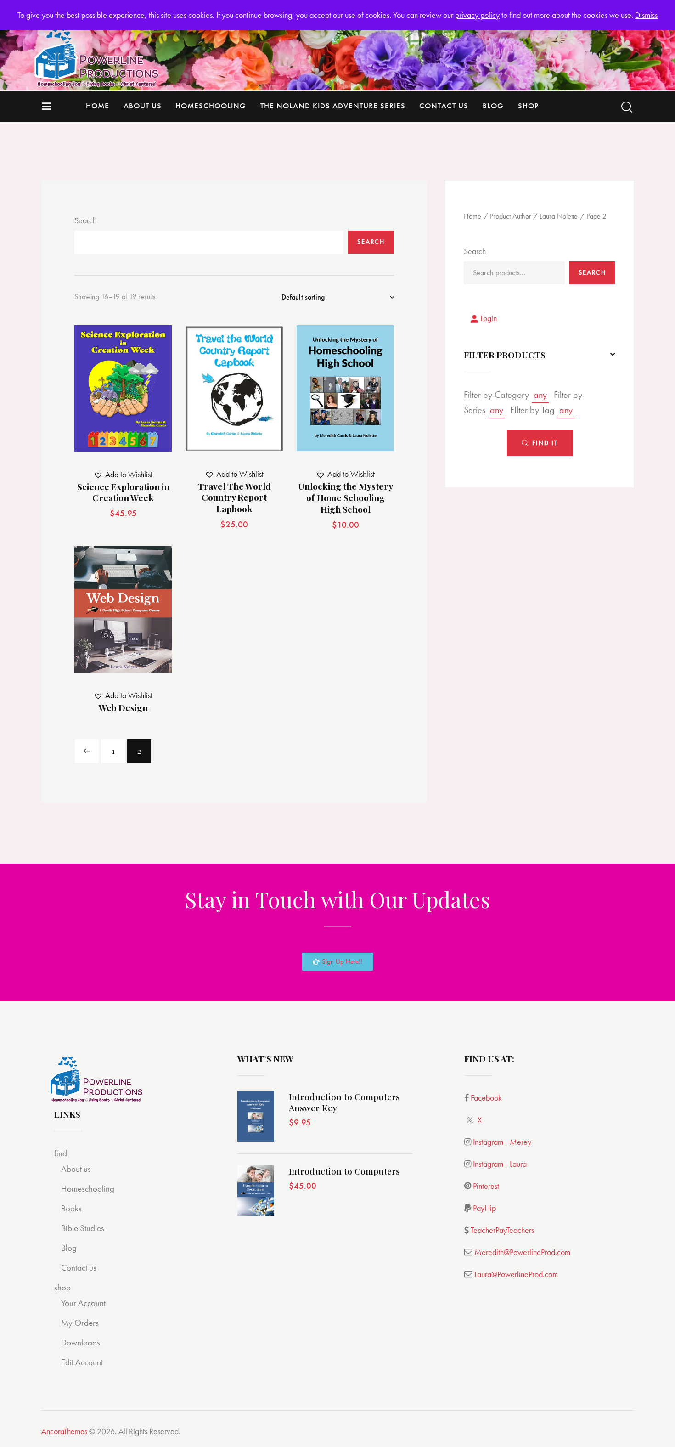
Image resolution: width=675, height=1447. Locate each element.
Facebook (486, 1097)
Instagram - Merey (502, 1141)
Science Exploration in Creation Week (123, 492)
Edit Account (82, 1362)
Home (472, 216)
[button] (98, 388)
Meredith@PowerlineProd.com (522, 1252)
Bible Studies (82, 1228)
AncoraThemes (64, 1431)
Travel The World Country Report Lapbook (234, 497)
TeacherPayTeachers (502, 1230)
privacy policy (477, 15)
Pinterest (486, 1186)
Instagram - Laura (500, 1164)
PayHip (484, 1208)
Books (71, 1208)
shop (62, 1287)
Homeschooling (87, 1188)
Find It (545, 443)
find (60, 1153)
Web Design (123, 707)
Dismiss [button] (646, 15)
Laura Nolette (559, 216)
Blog (69, 1248)
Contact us (78, 1267)
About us (76, 1169)
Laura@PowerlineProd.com (516, 1274)
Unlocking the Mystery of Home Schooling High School (345, 497)
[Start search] (626, 107)
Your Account (83, 1303)
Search (85, 220)
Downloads (80, 1342)
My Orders (80, 1322)
